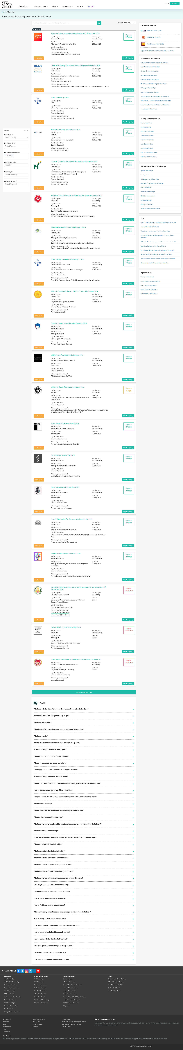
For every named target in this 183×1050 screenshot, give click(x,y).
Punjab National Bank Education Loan (74, 997)
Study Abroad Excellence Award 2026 (65, 423)
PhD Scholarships (9, 1003)
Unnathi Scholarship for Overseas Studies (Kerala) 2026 (71, 519)
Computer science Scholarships (150, 208)
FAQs (4, 1029)
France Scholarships (147, 148)
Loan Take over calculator (115, 985)
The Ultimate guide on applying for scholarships (155, 231)
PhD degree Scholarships (148, 88)
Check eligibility (128, 58)
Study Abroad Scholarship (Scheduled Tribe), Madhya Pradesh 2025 (76, 659)
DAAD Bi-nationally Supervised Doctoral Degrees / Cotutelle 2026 (75, 66)
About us (6, 1021)
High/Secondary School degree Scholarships (154, 62)
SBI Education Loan (69, 982)
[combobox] (16, 137)
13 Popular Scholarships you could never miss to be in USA (159, 242)
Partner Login (66, 1019)
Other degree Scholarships (149, 109)
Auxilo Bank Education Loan (71, 1000)
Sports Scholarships (147, 170)
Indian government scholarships (150, 281)
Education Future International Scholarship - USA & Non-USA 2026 (75, 34)
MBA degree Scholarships (149, 75)
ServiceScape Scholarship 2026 (63, 455)
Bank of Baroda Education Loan (72, 985)
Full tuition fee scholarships (149, 294)
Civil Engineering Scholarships (150, 179)
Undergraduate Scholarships (12, 997)
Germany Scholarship (40, 985)
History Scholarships (147, 204)
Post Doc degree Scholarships (150, 92)
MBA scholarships (9, 994)
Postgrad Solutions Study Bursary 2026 (65, 130)
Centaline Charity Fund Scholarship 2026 (66, 627)
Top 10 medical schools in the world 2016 (153, 246)
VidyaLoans (66, 1006)
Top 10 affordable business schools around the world (157, 250)
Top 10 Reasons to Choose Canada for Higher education (158, 258)
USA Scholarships (146, 123)
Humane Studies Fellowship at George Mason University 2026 (74, 161)
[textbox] (17, 146)
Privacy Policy (37, 1021)
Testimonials (7, 1026)
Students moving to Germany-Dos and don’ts (154, 263)
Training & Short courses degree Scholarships (155, 96)
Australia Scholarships (147, 135)
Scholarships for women (11, 1009)
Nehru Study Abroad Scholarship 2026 (65, 487)
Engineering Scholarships (11, 988)
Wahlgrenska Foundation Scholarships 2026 (67, 355)
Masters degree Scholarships (150, 71)
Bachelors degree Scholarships (150, 67)
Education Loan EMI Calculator (117, 979)
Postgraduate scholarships (12, 1012)
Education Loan (68, 979)
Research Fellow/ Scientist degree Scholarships (155, 105)
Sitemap (35, 1026)
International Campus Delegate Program (74, 1021)
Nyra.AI (91, 6)
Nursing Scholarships (147, 175)
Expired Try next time (129, 589)
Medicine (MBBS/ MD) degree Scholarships (154, 84)
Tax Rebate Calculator (114, 988)
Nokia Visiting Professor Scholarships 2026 (67, 259)
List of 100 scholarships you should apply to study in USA (158, 222)
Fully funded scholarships (148, 285)
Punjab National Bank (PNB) (155, 44)
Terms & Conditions (39, 1019)
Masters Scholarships (10, 1000)
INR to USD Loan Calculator (116, 982)
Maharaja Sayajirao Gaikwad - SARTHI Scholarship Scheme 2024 (74, 291)
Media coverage (37, 1024)
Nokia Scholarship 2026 (60, 98)
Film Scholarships (146, 187)
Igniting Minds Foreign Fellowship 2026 (65, 553)
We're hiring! (7, 1019)
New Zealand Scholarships (149, 152)
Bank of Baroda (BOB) (153, 37)
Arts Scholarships (9, 979)
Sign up (175, 3)
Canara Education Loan (70, 991)
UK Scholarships (146, 127)
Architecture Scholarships (12, 982)
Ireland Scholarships (147, 144)
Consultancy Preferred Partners (71, 1024)
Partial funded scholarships (149, 289)
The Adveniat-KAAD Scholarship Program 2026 (68, 227)
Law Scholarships (146, 200)
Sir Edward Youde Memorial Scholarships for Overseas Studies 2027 (76, 196)
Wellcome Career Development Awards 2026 (67, 387)
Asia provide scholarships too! (150, 227)
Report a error (66, 1026)
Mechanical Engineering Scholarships (152, 183)
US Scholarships (39, 979)
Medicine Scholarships (148, 196)
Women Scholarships (147, 277)
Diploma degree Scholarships (150, 79)
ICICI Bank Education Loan (71, 1003)
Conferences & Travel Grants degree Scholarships (156, 100)
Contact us (6, 1031)
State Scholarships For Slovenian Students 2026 (69, 323)
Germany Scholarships (147, 131)
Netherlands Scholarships (148, 157)
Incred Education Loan (70, 994)
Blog (4, 1024)
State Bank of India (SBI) (154, 30)
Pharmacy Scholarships (148, 191)
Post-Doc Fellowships (10, 1006)
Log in (167, 3)
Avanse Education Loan (70, 988)
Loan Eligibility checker (114, 991)
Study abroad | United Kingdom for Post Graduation (156, 254)
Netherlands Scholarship (41, 1003)
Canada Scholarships (147, 140)
